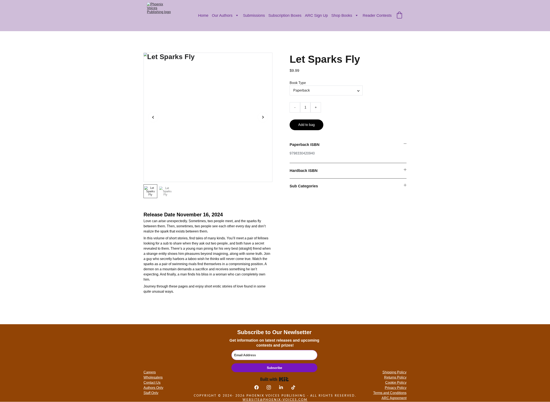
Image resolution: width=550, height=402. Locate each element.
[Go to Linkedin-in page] (283, 387)
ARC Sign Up (316, 15)
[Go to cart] (399, 15)
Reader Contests (377, 15)
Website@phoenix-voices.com (275, 399)
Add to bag (306, 125)
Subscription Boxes (284, 15)
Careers (150, 372)
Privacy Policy (395, 388)
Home (203, 15)
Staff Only (151, 393)
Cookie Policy (395, 382)
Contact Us (152, 382)
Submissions (254, 15)
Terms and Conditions (389, 393)
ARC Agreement (394, 398)
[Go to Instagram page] (271, 387)
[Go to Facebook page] (258, 387)
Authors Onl (153, 388)
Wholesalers (153, 377)
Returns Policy (395, 377)
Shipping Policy (394, 372)
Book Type (298, 83)
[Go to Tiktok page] (293, 387)
